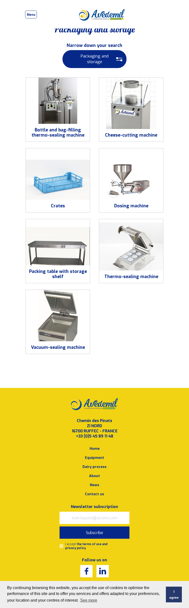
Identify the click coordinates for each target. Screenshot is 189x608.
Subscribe (94, 532)
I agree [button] (174, 594)
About (94, 476)
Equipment (94, 457)
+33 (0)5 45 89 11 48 (94, 436)
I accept (86, 546)
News (94, 485)
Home (95, 448)
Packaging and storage (94, 59)
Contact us (94, 494)
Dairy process (94, 467)
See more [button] (88, 600)
